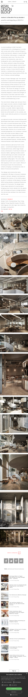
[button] (2, 682)
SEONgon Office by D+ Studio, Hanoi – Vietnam (18, 630)
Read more (13, 679)
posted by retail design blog (8, 20)
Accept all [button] (14, 688)
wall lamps (21, 569)
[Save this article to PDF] (21, 560)
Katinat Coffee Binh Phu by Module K (12, 17)
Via (2, 211)
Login (9, 1)
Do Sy (10, 209)
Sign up (14, 1)
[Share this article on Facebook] (6, 560)
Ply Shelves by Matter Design (18, 594)
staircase (12, 569)
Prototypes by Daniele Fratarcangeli (16, 647)
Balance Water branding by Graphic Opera (17, 621)
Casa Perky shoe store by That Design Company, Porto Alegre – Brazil (18, 656)
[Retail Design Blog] (14, 9)
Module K (10, 199)
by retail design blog (14, 580)
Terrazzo (16, 569)
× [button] (26, 673)
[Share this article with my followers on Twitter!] (11, 560)
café (8, 569)
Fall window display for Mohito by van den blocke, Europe (17, 603)
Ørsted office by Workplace (17, 638)
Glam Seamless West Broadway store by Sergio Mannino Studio (17, 612)
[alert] (14, 684)
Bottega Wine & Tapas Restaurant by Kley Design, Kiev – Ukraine (17, 577)
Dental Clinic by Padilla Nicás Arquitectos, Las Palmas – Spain (18, 586)
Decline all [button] (14, 691)
